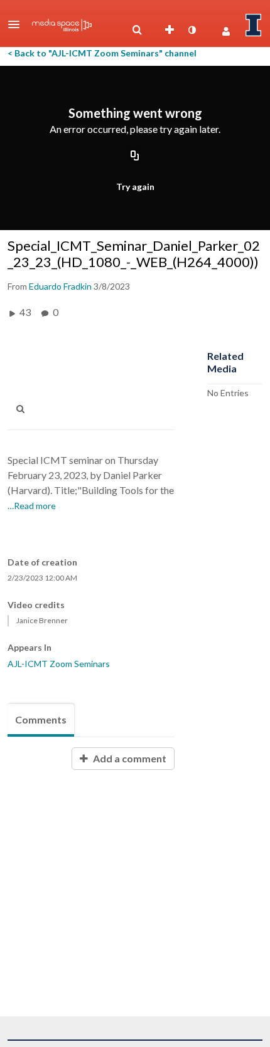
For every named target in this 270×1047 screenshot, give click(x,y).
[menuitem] (137, 30)
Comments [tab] (41, 719)
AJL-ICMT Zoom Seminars (59, 663)
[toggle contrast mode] (191, 30)
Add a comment (128, 758)
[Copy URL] (135, 156)
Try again (135, 186)
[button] (18, 24)
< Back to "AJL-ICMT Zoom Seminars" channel (102, 53)
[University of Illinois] (254, 25)
